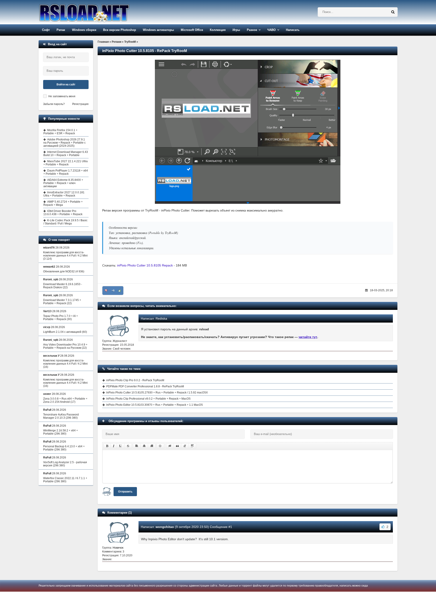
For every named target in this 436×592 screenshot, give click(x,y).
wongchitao (165, 527)
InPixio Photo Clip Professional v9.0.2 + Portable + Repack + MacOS (148, 398)
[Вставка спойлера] (192, 445)
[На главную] (96, 12)
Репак (61, 30)
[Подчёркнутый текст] (120, 445)
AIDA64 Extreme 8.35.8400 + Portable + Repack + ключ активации (63, 183)
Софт (46, 30)
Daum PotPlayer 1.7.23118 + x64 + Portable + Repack (65, 172)
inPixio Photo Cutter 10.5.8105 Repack (145, 265)
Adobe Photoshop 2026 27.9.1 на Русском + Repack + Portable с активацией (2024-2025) (64, 142)
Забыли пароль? (54, 104)
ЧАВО (271, 30)
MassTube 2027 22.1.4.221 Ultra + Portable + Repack (65, 163)
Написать (293, 30)
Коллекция (218, 30)
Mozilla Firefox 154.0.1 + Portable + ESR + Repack (60, 132)
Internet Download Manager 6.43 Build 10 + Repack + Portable (65, 153)
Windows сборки (84, 30)
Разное (252, 30)
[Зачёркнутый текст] (128, 445)
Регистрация (80, 104)
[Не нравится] (106, 290)
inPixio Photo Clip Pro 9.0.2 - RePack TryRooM (135, 380)
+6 (112, 290)
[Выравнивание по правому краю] (152, 445)
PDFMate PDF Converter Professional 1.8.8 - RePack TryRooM (145, 386)
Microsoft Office (192, 30)
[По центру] (144, 445)
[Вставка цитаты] (177, 445)
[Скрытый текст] (170, 445)
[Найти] (392, 12)
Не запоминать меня (61, 96)
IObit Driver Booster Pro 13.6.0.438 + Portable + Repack (62, 212)
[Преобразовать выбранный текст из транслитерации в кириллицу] (185, 445)
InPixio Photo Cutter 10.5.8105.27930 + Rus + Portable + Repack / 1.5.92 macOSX (157, 392)
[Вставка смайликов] (160, 445)
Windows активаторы (158, 30)
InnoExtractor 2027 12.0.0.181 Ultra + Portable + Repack (63, 194)
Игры (236, 30)
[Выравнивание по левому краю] (137, 445)
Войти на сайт (66, 84)
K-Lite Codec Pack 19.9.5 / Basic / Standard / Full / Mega (65, 222)
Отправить (125, 491)
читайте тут (308, 337)
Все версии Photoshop (119, 30)
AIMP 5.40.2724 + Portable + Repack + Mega (63, 203)
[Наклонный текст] (113, 445)
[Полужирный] (107, 445)
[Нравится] (119, 290)
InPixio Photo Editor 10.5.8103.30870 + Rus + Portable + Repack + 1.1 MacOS (154, 404)
